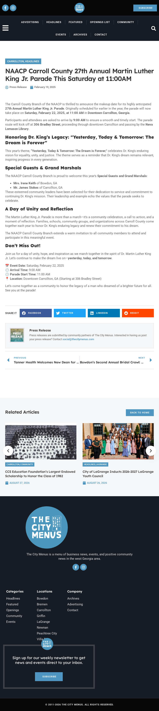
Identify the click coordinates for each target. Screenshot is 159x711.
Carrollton (15, 61)
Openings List (100, 22)
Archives (80, 34)
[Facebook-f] (5, 8)
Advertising (30, 22)
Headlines (53, 22)
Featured (76, 22)
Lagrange (101, 464)
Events (61, 34)
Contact (101, 34)
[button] (153, 28)
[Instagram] (13, 8)
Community (125, 22)
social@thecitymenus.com (78, 339)
